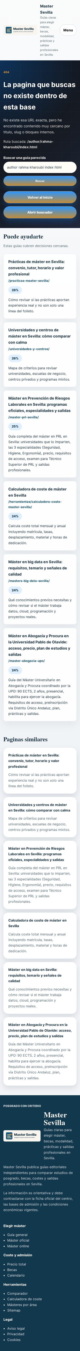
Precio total (16, 1264)
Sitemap (13, 1310)
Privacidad (15, 1334)
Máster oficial (18, 1240)
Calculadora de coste (24, 1299)
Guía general (17, 1235)
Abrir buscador (40, 212)
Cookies (13, 1340)
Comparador (17, 1293)
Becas (12, 1270)
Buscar (40, 181)
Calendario (16, 1275)
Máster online (18, 1246)
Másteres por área (22, 1305)
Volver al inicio (40, 197)
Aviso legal (16, 1328)
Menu (68, 30)
